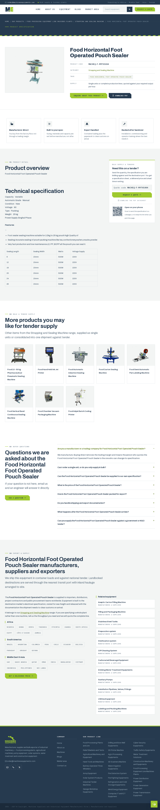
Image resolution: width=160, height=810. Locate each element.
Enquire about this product (87, 96)
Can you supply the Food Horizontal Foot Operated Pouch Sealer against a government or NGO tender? (101, 522)
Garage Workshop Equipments (90, 790)
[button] (154, 804)
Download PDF (121, 96)
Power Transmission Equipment (141, 794)
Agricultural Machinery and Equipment (93, 755)
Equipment (64, 9)
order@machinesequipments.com (21, 2)
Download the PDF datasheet (133, 200)
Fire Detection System (117, 773)
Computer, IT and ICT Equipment (117, 795)
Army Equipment (90, 773)
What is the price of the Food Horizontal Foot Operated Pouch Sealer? (90, 485)
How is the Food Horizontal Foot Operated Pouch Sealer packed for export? (92, 494)
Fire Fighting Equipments (118, 778)
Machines (61, 752)
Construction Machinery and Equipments (143, 762)
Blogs (78, 9)
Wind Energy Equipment (118, 789)
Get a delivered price (19, 676)
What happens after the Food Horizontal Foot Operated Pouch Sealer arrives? (93, 512)
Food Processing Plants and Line (93, 744)
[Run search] (129, 9)
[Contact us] (13, 767)
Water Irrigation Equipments (114, 767)
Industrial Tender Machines (90, 783)
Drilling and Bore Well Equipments (116, 744)
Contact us (61, 766)
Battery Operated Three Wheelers (93, 767)
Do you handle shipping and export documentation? (81, 503)
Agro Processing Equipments (115, 755)
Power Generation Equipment (140, 786)
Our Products (18, 21)
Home (38, 9)
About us (50, 9)
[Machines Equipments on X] (19, 767)
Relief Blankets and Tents (93, 750)
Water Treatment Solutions (140, 755)
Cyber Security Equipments (139, 744)
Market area (92, 9)
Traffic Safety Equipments (144, 750)
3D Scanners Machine (117, 762)
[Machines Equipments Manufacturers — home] (10, 741)
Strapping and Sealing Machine (89, 21)
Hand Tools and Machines (93, 762)
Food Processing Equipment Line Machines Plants (49, 21)
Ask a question (16, 498)
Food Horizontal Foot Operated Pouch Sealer (110, 77)
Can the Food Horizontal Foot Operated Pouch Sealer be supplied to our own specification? (99, 476)
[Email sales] (7, 767)
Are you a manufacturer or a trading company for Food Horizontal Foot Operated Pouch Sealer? (101, 449)
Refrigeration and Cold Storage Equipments (117, 783)
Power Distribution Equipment (141, 779)
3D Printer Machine (116, 750)
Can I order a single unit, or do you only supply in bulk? (82, 467)
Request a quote (144, 9)
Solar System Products (92, 778)
